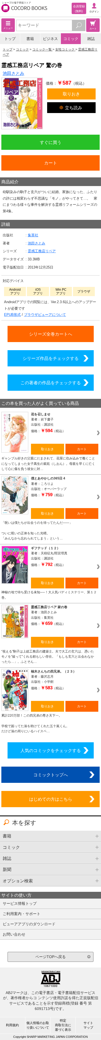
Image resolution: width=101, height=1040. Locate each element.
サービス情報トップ (20, 903)
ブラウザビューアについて (45, 315)
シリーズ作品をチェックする (51, 358)
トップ (10, 39)
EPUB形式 (12, 315)
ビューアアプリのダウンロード (29, 924)
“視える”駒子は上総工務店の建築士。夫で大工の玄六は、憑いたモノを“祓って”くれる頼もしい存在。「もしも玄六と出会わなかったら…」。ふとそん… (47, 657)
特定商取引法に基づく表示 (63, 1025)
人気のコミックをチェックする (50, 750)
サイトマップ (88, 1025)
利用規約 (12, 1025)
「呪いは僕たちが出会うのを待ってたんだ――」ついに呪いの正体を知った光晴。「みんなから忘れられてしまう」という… (36, 530)
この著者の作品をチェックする (50, 382)
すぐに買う (50, 142)
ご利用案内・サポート (21, 914)
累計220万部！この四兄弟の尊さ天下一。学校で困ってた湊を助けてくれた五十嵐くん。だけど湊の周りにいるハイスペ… (35, 723)
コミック (70, 39)
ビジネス (50, 39)
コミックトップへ (50, 774)
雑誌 (91, 39)
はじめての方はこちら (50, 799)
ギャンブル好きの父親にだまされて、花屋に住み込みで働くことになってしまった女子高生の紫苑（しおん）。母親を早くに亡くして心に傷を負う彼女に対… (48, 463)
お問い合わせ (14, 934)
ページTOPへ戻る (50, 957)
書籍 (30, 39)
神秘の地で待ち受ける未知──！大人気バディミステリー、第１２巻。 (49, 594)
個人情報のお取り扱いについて (37, 1025)
